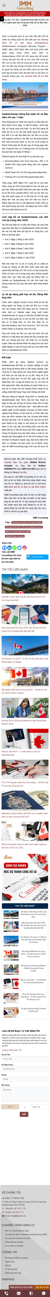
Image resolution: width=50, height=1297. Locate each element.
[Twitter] (19, 548)
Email (4, 1075)
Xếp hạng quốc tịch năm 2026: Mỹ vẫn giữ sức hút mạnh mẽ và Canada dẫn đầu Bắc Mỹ (33, 925)
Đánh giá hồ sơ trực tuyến (21, 1287)
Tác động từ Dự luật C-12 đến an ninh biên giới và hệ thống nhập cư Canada (33, 939)
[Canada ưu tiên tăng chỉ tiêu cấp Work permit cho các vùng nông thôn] (25, 587)
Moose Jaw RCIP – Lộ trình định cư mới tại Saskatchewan (33, 981)
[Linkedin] (9, 548)
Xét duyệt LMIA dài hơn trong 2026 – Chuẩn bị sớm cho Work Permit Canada (33, 954)
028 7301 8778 (19, 1208)
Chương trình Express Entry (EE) (18, 1238)
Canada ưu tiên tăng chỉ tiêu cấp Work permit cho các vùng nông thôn (33, 914)
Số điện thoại (7, 1065)
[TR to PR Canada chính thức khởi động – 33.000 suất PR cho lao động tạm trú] (25, 772)
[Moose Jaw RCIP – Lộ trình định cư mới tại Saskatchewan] (25, 742)
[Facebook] (4, 548)
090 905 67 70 (18, 1212)
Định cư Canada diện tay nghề (17, 1231)
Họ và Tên (6, 1055)
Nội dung (5, 1085)
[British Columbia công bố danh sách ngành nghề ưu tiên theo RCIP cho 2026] (25, 834)
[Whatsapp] (14, 548)
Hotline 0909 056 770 (11, 1050)
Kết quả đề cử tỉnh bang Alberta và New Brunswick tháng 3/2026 (33, 968)
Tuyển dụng (9, 1262)
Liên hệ (8, 1265)
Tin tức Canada (11, 1269)
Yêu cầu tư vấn (42, 1287)
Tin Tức (15, 20)
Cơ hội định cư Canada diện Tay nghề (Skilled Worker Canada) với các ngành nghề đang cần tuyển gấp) (25, 14)
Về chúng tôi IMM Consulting (16, 1258)
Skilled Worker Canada (14, 1242)
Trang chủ (5, 20)
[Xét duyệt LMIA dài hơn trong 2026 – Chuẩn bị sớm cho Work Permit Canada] (25, 680)
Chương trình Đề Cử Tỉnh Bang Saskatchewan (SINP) (26, 1234)
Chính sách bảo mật (13, 1273)
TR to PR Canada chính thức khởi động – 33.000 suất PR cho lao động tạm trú (33, 996)
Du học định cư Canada (14, 1246)
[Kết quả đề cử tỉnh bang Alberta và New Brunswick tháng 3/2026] (25, 711)
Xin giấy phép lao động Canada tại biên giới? (33, 1009)
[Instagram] (24, 548)
